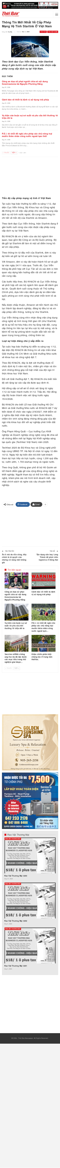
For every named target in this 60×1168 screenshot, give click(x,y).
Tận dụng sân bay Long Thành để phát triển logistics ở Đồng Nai (47, 557)
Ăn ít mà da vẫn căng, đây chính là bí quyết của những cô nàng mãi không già (14, 558)
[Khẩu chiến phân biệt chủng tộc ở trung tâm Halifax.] (44, 643)
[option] (30, 905)
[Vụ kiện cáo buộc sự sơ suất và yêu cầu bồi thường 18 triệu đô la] (17, 612)
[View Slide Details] (30, 5)
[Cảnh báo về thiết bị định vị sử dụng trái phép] (44, 580)
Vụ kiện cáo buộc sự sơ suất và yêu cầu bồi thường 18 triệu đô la (30, 116)
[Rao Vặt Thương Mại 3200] (30, 855)
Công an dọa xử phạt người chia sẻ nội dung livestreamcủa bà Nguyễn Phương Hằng (25, 82)
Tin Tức (43, 32)
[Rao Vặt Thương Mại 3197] (30, 900)
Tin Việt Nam (52, 32)
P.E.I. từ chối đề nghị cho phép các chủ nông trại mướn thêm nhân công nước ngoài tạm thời (27, 135)
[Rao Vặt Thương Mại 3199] (30, 945)
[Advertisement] (30, 177)
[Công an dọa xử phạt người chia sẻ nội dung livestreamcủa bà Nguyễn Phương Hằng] (17, 580)
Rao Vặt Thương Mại (12, 839)
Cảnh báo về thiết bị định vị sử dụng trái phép (25, 99)
